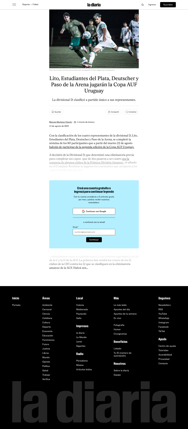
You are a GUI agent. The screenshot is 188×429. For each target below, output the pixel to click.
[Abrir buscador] (142, 4)
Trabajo (46, 374)
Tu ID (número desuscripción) (122, 354)
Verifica (46, 379)
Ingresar (152, 4)
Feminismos (48, 340)
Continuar (94, 239)
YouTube (162, 313)
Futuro (45, 344)
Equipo (117, 374)
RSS (160, 309)
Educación (47, 335)
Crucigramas (120, 333)
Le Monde (81, 337)
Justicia (46, 348)
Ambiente (47, 305)
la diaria (80, 333)
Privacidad (163, 359)
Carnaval (47, 309)
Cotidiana (47, 318)
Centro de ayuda (167, 346)
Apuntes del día (122, 309)
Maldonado (82, 309)
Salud (45, 370)
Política (46, 366)
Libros (45, 353)
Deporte (26, 4)
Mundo (46, 357)
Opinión (46, 361)
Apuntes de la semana (125, 313)
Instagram (163, 322)
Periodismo (82, 360)
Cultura (46, 322)
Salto (78, 318)
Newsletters (164, 305)
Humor (117, 329)
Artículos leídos (84, 369)
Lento (79, 341)
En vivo (117, 318)
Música (80, 365)
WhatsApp (163, 318)
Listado (117, 348)
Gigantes (80, 346)
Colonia (80, 305)
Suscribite (168, 4)
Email (76, 227)
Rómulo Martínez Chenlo (60, 122)
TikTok (161, 331)
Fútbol (35, 4)
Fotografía (119, 325)
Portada (16, 305)
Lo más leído (120, 305)
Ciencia (46, 313)
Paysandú (81, 313)
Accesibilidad (165, 354)
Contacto (163, 363)
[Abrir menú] (14, 5)
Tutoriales (163, 350)
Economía (47, 331)
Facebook (163, 326)
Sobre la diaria (121, 370)
